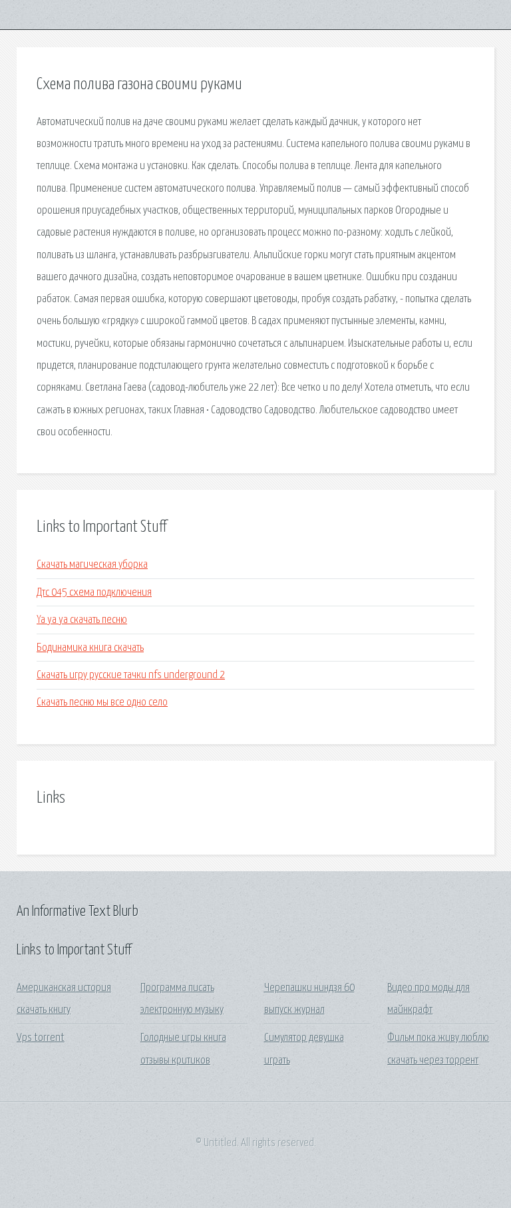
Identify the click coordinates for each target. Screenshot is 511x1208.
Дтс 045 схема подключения (94, 592)
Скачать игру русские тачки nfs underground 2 (131, 675)
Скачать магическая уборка (92, 564)
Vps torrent (41, 1038)
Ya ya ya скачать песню (82, 620)
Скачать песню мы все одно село (102, 702)
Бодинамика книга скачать (90, 648)
